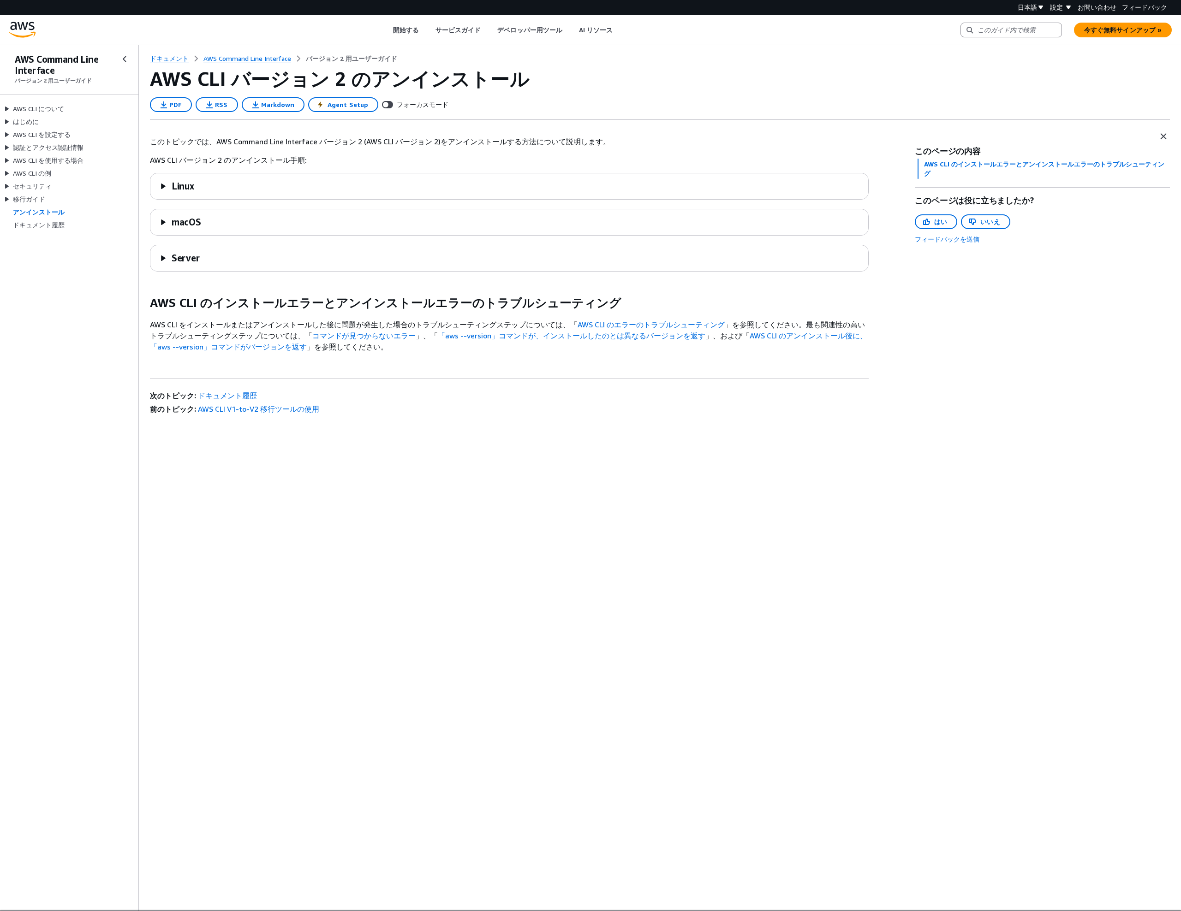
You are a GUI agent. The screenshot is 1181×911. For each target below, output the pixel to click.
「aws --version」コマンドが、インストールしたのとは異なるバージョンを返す (571, 335)
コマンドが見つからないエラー (364, 335)
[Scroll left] (386, 30)
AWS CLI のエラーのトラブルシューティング (651, 324)
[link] (351, 58)
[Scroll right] (620, 30)
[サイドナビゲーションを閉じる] (124, 59)
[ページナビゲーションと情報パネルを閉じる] (1163, 136)
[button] (177, 186)
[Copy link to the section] (142, 303)
